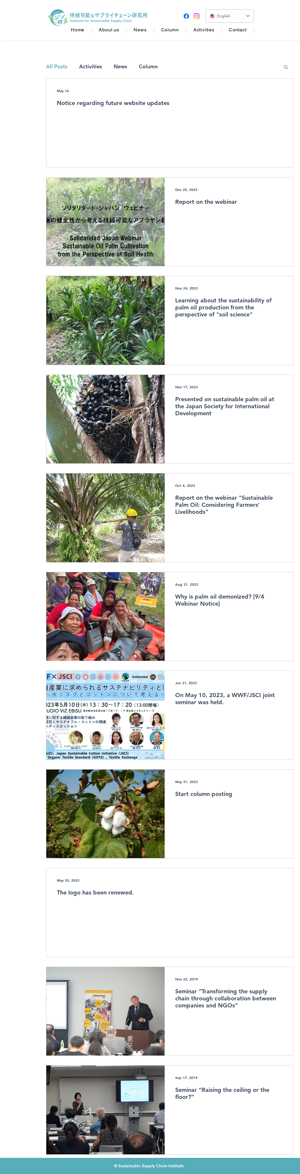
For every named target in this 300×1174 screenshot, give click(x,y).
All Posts (56, 66)
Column (148, 66)
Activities (90, 66)
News (120, 66)
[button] (286, 67)
